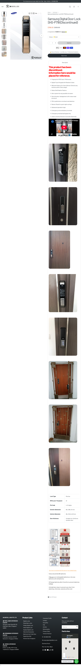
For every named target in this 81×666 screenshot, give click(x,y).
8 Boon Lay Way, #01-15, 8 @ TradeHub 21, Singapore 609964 (11, 648)
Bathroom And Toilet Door (29, 634)
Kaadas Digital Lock (28, 629)
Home (49, 12)
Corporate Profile (47, 618)
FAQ (44, 625)
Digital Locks (26, 621)
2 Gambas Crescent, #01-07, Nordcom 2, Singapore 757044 (10, 637)
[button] (2, 7)
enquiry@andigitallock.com (50, 640)
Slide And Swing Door (28, 632)
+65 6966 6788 (47, 637)
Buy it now (64, 55)
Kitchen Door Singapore (29, 638)
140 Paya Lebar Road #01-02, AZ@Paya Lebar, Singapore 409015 (10, 626)
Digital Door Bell (27, 636)
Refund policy (46, 629)
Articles (45, 627)
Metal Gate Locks (27, 623)
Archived (55, 12)
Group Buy (45, 622)
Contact (45, 620)
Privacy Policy (46, 631)
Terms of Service (47, 633)
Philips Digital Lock (28, 625)
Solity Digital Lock (27, 627)
